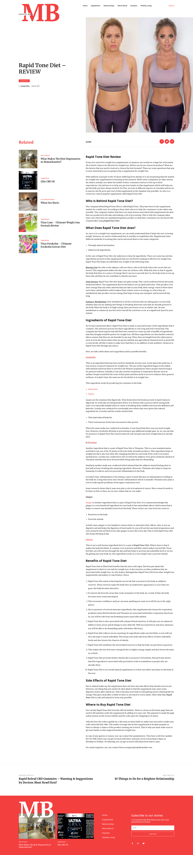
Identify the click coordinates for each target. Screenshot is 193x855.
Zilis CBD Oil (48, 181)
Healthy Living (108, 837)
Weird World (45, 155)
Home (104, 815)
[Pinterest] (172, 141)
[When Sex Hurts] (28, 201)
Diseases (106, 833)
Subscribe (152, 834)
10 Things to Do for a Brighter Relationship (144, 778)
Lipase (91, 394)
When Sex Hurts (50, 202)
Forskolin (90, 357)
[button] (171, 5)
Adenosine (93, 389)
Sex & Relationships (48, 199)
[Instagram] (138, 843)
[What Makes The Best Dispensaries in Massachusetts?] (28, 159)
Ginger (89, 502)
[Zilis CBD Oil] (28, 180)
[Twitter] (167, 141)
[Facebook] (161, 141)
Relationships (108, 824)
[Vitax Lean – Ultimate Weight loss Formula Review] (28, 223)
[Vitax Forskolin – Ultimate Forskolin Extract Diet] (28, 244)
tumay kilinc (25, 86)
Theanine (92, 442)
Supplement (24, 81)
